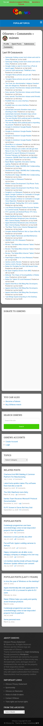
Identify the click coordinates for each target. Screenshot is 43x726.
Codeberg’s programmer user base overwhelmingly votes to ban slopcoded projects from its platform (19, 527)
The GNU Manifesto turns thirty (16, 492)
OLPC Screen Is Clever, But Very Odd (18, 508)
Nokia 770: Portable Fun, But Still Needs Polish (21, 266)
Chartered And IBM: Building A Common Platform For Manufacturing (19, 475)
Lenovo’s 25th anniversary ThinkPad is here (20, 70)
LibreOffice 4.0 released (13, 144)
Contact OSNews (12, 698)
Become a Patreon (13, 401)
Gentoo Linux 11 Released (14, 179)
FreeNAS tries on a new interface (17, 101)
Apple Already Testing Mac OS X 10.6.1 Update (21, 203)
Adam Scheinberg (32, 652)
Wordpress (24, 654)
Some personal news (12, 619)
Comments (8, 47)
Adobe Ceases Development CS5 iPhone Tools (22, 183)
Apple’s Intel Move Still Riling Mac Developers (21, 284)
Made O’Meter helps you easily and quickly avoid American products (20, 600)
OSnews (15, 721)
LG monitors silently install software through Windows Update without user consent (21, 562)
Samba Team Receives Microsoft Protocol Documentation (20, 500)
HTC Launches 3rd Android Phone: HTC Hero (21, 212)
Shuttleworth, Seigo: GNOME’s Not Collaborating (22, 166)
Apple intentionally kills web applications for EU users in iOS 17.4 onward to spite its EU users (21, 590)
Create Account (12, 442)
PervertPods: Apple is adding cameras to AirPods (20, 544)
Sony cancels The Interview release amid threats (22, 88)
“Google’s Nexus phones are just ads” (18, 75)
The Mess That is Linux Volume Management (21, 227)
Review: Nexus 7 (11, 146)
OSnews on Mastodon (14, 691)
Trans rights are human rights (17, 702)
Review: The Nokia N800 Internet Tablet (19, 244)
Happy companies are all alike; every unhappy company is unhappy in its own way (21, 553)
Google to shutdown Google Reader (18, 127)
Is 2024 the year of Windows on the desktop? (21, 581)
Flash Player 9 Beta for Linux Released (19, 257)
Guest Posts (17, 44)
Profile (6, 44)
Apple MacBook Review (13, 216)
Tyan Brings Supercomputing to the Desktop (21, 297)
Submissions (29, 44)
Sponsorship (10, 688)
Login (8, 445)
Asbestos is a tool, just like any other (18, 537)
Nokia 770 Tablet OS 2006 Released (18, 279)
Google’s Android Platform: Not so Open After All (22, 231)
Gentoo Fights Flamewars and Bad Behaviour (21, 236)
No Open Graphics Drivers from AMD (18, 270)
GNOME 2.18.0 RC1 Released (15, 240)
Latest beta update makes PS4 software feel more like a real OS (20, 484)
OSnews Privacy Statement (14, 642)
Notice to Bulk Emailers (15, 695)
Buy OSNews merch (13, 405)
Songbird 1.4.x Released (13, 192)
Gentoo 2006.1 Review (13, 262)
